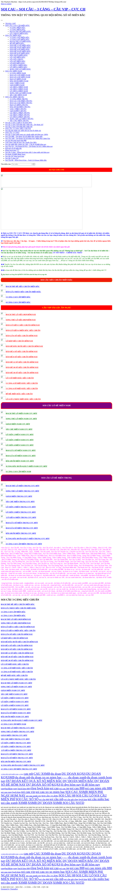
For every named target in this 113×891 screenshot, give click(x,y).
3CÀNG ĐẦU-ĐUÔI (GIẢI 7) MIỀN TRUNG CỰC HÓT (28, 539)
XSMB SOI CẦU (64, 802)
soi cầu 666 (44, 799)
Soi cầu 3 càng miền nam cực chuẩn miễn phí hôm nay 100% (26, 134)
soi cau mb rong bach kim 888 (15, 140)
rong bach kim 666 (21, 788)
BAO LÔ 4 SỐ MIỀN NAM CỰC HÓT (21, 456)
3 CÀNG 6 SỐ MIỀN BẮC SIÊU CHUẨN (22, 388)
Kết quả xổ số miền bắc (13, 148)
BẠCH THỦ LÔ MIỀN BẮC (20, 41)
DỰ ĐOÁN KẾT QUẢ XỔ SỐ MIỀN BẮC (34, 781)
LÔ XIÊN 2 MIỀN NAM (19, 87)
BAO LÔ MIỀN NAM (18, 79)
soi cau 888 (77, 788)
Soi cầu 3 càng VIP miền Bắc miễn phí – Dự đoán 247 (24, 125)
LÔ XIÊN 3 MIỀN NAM (19, 89)
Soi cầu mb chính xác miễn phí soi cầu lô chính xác (23, 130)
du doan (56, 773)
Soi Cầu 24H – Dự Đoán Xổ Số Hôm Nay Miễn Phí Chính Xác (27, 138)
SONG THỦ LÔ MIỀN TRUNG (21, 119)
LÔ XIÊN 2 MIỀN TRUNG (20, 113)
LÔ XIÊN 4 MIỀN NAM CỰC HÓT (20, 445)
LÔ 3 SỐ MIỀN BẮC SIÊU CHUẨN (20, 378)
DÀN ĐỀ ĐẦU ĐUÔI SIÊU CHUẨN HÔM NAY (24, 346)
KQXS (56, 784)
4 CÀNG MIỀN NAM (18, 73)
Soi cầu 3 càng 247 (12, 158)
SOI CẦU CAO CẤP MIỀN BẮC (17, 25)
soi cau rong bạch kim (11, 792)
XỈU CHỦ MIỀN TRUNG (19, 121)
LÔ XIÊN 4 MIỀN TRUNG (20, 117)
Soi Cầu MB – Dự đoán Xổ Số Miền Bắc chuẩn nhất (23, 136)
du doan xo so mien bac (46, 777)
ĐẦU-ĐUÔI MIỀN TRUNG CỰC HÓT (21, 533)
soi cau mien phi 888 (98, 788)
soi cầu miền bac (98, 799)
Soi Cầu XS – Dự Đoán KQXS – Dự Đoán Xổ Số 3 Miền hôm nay (29, 146)
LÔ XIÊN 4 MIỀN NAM (19, 91)
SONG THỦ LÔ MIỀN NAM (20, 93)
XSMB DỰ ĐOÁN (40, 802)
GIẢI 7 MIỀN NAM (17, 83)
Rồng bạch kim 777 (12, 150)
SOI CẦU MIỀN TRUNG (14, 97)
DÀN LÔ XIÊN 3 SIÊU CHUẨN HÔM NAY (23, 325)
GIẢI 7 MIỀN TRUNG (18, 109)
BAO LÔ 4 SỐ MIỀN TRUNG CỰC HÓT (22, 528)
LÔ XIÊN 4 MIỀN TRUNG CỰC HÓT (21, 517)
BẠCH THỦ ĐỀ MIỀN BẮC (20, 31)
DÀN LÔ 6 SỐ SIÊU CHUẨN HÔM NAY (22, 336)
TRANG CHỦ (10, 23)
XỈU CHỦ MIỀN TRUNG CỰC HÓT (20, 502)
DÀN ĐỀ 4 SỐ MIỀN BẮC (20, 49)
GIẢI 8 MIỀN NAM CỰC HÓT (18, 424)
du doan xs (65, 778)
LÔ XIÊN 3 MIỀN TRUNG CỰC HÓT (21, 512)
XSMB (22, 802)
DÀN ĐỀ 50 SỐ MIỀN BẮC (20, 51)
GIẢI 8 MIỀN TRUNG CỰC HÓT (19, 496)
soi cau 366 (64, 788)
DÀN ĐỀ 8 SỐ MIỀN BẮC (20, 53)
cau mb (28, 773)
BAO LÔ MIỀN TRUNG (19, 105)
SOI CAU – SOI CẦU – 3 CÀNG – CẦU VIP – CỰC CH (43, 9)
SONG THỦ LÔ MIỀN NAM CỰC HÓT (21, 419)
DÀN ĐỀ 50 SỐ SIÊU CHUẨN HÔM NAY (22, 373)
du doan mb (22, 777)
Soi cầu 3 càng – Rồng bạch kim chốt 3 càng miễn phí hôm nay (27, 152)
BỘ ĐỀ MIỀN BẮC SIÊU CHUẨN (19, 394)
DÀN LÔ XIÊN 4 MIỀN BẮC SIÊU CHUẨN (23, 330)
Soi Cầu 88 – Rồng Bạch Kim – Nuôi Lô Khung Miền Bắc (26, 160)
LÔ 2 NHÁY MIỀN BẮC (19, 33)
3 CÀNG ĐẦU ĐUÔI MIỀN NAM (9, 774)
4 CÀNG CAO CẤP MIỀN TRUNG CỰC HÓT (24, 544)
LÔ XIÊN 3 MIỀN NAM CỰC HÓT (20, 440)
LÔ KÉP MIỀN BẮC (17, 63)
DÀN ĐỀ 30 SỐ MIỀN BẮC (20, 47)
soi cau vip (28, 792)
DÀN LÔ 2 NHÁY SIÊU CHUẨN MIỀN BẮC (23, 292)
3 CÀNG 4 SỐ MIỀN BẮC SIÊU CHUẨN (22, 383)
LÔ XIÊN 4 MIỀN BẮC (18, 67)
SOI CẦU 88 (67, 795)
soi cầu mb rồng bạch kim (75, 799)
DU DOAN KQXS (74, 773)
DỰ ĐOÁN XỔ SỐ (38, 784)
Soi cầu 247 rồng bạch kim (14, 156)
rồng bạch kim (39, 788)
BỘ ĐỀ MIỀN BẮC (17, 43)
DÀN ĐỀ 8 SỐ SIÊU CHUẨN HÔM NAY (22, 357)
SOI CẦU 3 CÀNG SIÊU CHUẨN (18, 128)
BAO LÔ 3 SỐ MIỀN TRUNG (21, 101)
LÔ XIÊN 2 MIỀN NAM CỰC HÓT (20, 434)
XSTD (80, 802)
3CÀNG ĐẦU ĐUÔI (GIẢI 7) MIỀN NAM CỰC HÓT (26, 466)
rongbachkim (7, 788)
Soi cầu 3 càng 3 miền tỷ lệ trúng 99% (18, 123)
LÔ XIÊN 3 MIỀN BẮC (18, 65)
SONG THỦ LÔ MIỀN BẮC (20, 69)
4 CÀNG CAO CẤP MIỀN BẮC (18, 302)
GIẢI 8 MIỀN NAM (17, 85)
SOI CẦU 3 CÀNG (12, 132)
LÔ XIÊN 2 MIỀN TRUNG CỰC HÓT (21, 507)
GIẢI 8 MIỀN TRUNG (18, 111)
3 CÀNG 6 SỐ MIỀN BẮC (19, 39)
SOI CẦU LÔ (85, 795)
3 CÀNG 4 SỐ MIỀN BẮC (19, 37)
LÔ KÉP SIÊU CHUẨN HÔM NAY (19, 341)
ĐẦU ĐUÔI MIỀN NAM (19, 81)
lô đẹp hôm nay (71, 784)
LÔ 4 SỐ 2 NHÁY (16, 59)
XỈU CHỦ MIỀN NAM (18, 95)
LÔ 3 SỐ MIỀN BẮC (17, 57)
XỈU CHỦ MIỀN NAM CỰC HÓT (19, 429)
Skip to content (6, 4)
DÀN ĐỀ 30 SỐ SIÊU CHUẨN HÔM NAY (22, 367)
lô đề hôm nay (91, 784)
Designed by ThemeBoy (9, 889)
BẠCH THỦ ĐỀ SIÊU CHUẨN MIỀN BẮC (23, 286)
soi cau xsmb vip (33, 796)
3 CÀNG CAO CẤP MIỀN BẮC (18, 297)
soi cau (54, 788)
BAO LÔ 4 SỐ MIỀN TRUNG (21, 103)
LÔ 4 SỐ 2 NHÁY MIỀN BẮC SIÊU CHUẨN (23, 399)
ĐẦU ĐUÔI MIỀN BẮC (19, 55)
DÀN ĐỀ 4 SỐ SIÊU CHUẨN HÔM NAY (22, 351)
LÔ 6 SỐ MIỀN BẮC (17, 61)
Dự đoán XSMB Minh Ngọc (15, 154)
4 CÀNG (21, 774)
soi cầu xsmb (9, 802)
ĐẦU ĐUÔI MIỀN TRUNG (20, 107)
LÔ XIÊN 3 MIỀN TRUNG (20, 115)
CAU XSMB (42, 773)
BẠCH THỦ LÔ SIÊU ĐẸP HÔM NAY (21, 314)
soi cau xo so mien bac (50, 792)
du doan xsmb (77, 777)
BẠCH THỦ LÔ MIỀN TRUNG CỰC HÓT (22, 486)
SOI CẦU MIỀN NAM (13, 71)
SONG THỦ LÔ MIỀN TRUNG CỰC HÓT (22, 491)
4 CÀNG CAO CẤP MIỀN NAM (18, 471)
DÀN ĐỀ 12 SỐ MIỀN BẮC (20, 45)
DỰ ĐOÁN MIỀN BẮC (78, 781)
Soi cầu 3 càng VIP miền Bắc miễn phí (18, 127)
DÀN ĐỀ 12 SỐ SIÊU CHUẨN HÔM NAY (22, 362)
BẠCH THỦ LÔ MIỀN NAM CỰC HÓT (21, 413)
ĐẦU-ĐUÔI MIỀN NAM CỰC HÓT (20, 461)
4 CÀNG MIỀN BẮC (17, 27)
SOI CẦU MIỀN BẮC (13, 35)
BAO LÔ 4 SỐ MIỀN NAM (20, 77)
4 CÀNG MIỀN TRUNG (19, 99)
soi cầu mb (57, 799)
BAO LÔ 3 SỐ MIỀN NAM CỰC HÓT (21, 450)
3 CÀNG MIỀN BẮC (17, 29)
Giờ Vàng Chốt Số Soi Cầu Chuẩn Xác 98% (21, 142)
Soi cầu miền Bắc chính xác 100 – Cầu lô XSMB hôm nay (25, 144)
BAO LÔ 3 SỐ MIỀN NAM (20, 75)
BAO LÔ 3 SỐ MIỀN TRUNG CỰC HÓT (22, 523)
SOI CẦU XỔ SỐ (27, 799)
